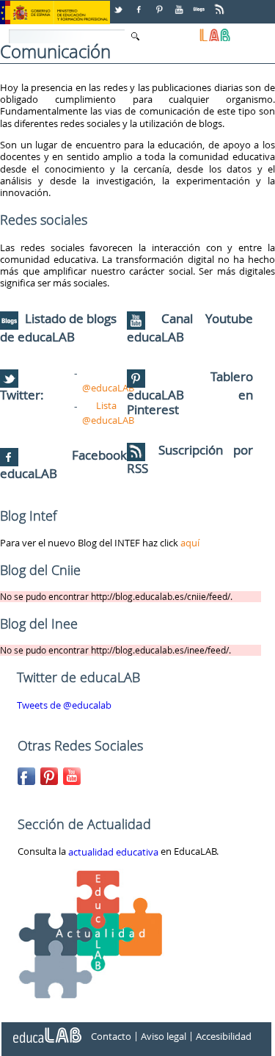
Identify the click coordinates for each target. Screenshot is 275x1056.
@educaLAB (108, 387)
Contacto (111, 1036)
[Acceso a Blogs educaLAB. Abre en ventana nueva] (200, 4)
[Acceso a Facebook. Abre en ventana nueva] (140, 4)
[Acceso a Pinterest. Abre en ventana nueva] (159, 4)
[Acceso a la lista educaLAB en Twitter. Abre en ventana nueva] (119, 4)
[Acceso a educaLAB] (46, 1029)
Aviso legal (163, 1036)
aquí (189, 542)
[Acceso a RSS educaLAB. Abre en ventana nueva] (220, 4)
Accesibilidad (224, 1036)
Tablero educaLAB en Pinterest (190, 393)
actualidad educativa (113, 852)
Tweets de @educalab (64, 705)
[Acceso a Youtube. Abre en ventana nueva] (180, 4)
